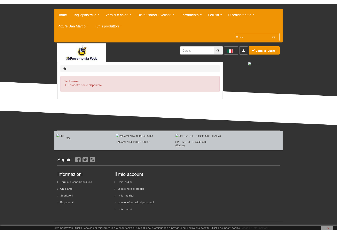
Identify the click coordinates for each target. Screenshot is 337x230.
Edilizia (212, 16)
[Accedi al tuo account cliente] (243, 50)
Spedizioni (66, 195)
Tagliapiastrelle (83, 16)
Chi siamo (66, 188)
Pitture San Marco (70, 27)
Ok (327, 227)
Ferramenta (188, 16)
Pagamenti (67, 202)
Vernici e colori (115, 16)
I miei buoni (124, 209)
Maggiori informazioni (254, 227)
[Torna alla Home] (65, 68)
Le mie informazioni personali (135, 202)
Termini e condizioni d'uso (76, 181)
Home (62, 14)
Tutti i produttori (105, 27)
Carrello (266, 51)
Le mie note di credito (130, 188)
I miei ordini (124, 181)
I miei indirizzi (125, 195)
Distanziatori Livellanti (153, 16)
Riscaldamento (238, 16)
